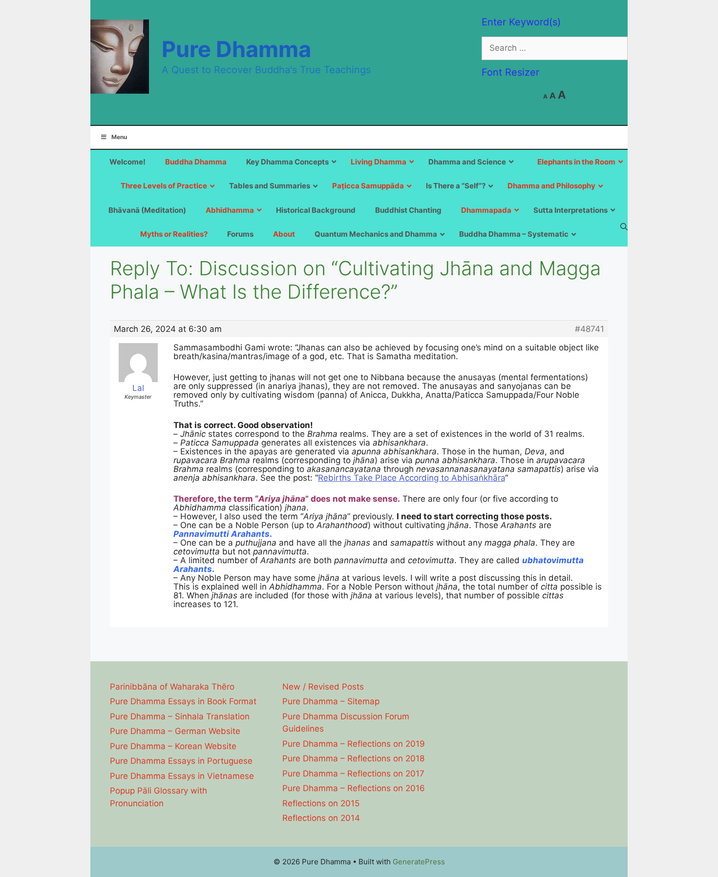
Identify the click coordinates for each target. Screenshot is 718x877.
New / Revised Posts (323, 687)
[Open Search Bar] (624, 226)
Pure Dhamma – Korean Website (173, 746)
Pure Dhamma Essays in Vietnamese (182, 776)
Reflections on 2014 (321, 818)
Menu (119, 137)
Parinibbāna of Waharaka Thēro (172, 687)
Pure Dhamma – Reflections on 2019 (353, 744)
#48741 (589, 329)
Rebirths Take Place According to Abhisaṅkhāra (411, 478)
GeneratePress (419, 861)
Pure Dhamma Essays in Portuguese (181, 761)
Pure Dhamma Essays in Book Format (183, 701)
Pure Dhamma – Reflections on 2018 (353, 758)
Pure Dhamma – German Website (175, 731)
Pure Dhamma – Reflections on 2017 (353, 773)
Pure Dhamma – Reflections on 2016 (353, 788)
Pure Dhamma (236, 49)
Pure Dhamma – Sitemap (331, 701)
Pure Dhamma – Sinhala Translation (180, 716)
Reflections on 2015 (320, 803)
